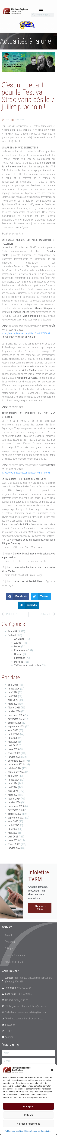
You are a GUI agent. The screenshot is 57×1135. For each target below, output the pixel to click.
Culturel (12, 635)
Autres (17, 642)
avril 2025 (13, 745)
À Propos (9, 948)
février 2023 (14, 844)
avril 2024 (13, 791)
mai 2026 (12, 696)
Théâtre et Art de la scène (27, 665)
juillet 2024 (13, 779)
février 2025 (14, 753)
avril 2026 (13, 699)
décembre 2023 (16, 806)
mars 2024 (13, 794)
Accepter (28, 1106)
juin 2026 (12, 692)
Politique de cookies (14, 1131)
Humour (18, 654)
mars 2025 (13, 749)
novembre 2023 (16, 810)
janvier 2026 (14, 711)
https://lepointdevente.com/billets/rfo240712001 (26, 333)
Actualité (12, 631)
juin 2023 (12, 828)
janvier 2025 (14, 756)
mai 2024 (12, 787)
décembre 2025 (16, 715)
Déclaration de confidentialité (37, 1131)
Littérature (19, 657)
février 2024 (14, 798)
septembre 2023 (16, 817)
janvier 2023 (14, 847)
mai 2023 (12, 832)
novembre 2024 (16, 764)
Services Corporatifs (15, 955)
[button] (52, 1069)
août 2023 (13, 821)
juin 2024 (12, 783)
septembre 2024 (16, 772)
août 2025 (13, 730)
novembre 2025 (16, 718)
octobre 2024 (14, 768)
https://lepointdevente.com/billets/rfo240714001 (26, 472)
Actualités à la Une (14, 961)
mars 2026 (13, 703)
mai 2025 (12, 741)
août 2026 (13, 684)
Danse (17, 646)
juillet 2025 (13, 734)
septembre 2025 (16, 726)
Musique (18, 661)
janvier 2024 (14, 802)
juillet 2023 (13, 825)
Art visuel (19, 638)
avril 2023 (13, 836)
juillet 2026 (13, 688)
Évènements (20, 650)
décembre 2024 (16, 760)
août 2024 (13, 775)
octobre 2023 (14, 813)
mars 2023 (13, 840)
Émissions (10, 941)
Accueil (8, 935)
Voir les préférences (28, 1123)
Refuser (28, 1115)
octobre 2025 (14, 722)
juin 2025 (12, 737)
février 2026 (14, 707)
